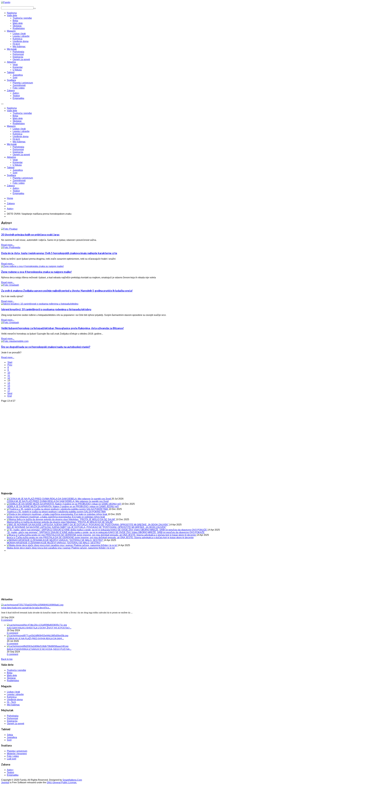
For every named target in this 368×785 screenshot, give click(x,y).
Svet (15, 172)
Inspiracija (18, 152)
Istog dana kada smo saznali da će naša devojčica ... (25, 607)
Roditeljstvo (19, 123)
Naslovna (12, 108)
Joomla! (5, 782)
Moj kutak (12, 144)
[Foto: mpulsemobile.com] (14, 341)
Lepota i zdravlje (21, 131)
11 (8, 375)
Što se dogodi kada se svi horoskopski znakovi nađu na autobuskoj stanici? (45, 346)
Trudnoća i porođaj (22, 113)
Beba (15, 116)
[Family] (5, 2)
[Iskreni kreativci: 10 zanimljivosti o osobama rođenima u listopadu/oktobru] (39, 304)
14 (8, 383)
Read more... (7, 245)
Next (9, 393)
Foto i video (19, 183)
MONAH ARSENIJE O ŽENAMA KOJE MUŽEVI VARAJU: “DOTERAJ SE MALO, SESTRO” (54, 542)
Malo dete (18, 118)
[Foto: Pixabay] (9, 229)
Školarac (17, 121)
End (9, 396)
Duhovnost (18, 149)
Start (9, 362)
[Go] (34, 8)
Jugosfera (18, 170)
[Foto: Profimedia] (10, 247)
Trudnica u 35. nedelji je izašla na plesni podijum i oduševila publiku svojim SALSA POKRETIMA (56, 511)
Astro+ (16, 188)
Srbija (10, 735)
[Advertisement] (22, 445)
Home (10, 198)
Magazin (11, 126)
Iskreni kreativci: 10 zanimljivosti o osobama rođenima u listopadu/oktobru (46, 309)
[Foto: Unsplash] (10, 285)
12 (8, 378)
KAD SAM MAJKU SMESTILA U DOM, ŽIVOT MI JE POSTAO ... (39, 627)
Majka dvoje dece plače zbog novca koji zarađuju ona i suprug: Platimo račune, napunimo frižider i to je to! (61, 548)
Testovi (16, 191)
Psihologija (18, 147)
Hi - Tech (11, 702)
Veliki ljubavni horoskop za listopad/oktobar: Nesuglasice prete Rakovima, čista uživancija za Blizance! (62, 328)
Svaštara (11, 175)
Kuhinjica (17, 134)
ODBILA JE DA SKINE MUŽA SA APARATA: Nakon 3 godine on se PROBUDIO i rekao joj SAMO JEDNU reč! (63, 506)
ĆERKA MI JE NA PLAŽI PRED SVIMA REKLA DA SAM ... (35, 638)
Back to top (7, 659)
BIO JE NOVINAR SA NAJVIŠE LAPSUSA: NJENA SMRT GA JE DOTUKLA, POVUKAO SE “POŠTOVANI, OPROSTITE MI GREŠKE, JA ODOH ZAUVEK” (86, 527)
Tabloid (10, 167)
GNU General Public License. (62, 782)
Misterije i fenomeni (17, 753)
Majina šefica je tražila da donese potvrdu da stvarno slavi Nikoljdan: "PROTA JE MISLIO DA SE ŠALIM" (60, 522)
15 (8, 385)
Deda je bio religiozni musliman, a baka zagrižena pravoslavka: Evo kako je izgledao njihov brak (56, 517)
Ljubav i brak (19, 129)
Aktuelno (11, 157)
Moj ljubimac (19, 141)
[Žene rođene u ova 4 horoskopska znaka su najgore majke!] (32, 266)
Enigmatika (18, 193)
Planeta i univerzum (23, 178)
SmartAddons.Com (72, 780)
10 (8, 372)
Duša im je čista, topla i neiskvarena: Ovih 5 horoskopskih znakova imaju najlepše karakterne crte (59, 253)
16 (8, 388)
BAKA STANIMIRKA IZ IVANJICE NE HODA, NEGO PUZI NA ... (39, 649)
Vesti (15, 160)
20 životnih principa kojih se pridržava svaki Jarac (30, 234)
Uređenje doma (20, 136)
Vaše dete (12, 110)
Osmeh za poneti (21, 154)
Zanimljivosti (19, 180)
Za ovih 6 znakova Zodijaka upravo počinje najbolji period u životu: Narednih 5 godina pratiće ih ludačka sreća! (67, 290)
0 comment (6, 620)
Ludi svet (11, 759)
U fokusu (17, 165)
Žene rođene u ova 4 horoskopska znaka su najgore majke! (36, 271)
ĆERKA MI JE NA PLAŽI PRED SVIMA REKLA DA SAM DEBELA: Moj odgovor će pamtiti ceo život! (58, 501)
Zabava (11, 185)
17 (8, 391)
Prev (9, 365)
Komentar (18, 162)
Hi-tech (16, 139)
